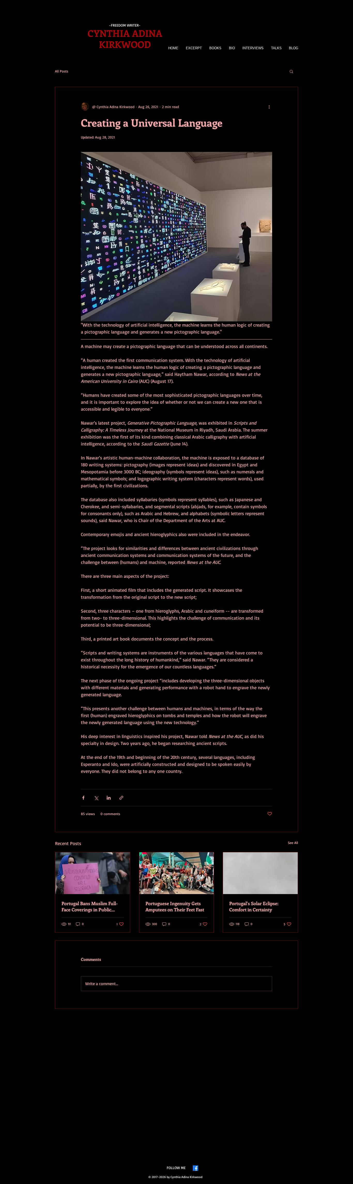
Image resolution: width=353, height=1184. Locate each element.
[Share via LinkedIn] (108, 797)
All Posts (61, 71)
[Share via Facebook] (83, 797)
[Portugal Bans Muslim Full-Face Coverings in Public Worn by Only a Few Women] (92, 873)
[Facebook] (195, 1168)
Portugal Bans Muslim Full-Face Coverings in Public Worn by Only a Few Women (91, 906)
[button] (291, 71)
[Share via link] (121, 797)
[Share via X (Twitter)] (96, 797)
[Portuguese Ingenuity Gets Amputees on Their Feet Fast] (176, 873)
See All (293, 842)
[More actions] (269, 106)
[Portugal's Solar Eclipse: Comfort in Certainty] (260, 873)
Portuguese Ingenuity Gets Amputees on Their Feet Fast (174, 906)
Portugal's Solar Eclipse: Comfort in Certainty (253, 906)
